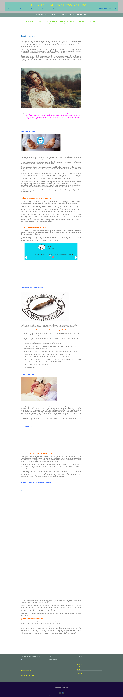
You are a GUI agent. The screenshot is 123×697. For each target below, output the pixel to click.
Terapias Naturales (54, 15)
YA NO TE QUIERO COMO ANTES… (27, 675)
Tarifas (72, 15)
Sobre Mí (43, 15)
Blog (85, 15)
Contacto (79, 15)
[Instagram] (63, 693)
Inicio (38, 15)
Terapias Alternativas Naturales (61, 5)
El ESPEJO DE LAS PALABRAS (26, 670)
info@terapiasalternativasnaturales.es (59, 661)
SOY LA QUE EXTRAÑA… (25, 673)
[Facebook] (60, 693)
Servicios (65, 15)
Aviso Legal (80, 673)
